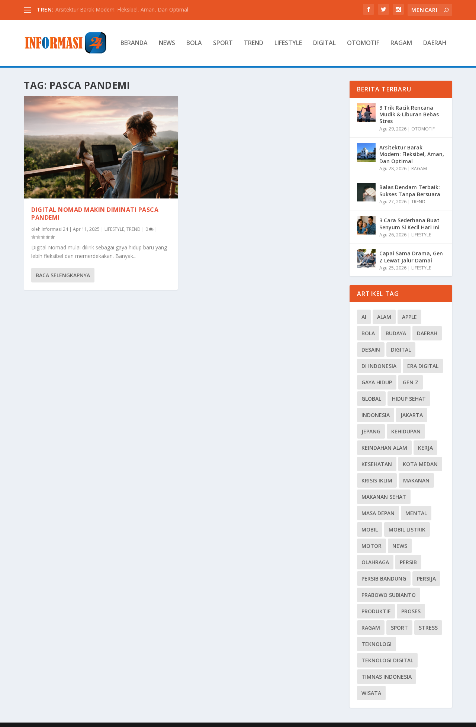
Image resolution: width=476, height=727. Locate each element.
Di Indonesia (378, 365)
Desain (370, 349)
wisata (371, 693)
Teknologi (376, 643)
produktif (375, 611)
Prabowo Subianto (388, 594)
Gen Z (410, 382)
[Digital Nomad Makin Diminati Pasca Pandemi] (101, 147)
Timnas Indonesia (386, 676)
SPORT (223, 43)
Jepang (370, 431)
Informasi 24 (55, 229)
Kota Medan (420, 464)
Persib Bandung (383, 578)
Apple (409, 316)
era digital (422, 365)
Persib (408, 562)
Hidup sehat (409, 398)
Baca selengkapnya (63, 275)
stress (428, 627)
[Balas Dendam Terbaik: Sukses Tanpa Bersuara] (366, 192)
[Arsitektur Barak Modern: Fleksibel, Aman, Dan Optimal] (366, 152)
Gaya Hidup (376, 382)
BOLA (194, 43)
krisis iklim (376, 480)
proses (411, 611)
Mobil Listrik (407, 529)
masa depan (378, 513)
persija (426, 578)
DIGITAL (324, 43)
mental (416, 513)
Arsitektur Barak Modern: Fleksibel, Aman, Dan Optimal (121, 9)
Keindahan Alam (384, 447)
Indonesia (375, 415)
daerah (427, 333)
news (399, 545)
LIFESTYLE (288, 43)
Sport (399, 627)
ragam (370, 627)
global (371, 398)
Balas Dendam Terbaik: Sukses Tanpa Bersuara (409, 190)
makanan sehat (383, 496)
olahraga (375, 562)
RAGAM (401, 43)
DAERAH (435, 43)
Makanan (416, 480)
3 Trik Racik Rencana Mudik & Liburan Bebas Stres (409, 114)
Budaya (396, 333)
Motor (371, 545)
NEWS (167, 43)
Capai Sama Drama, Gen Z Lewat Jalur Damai (411, 257)
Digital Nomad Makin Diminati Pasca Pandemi (94, 214)
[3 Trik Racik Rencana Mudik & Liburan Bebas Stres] (366, 112)
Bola (368, 333)
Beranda (134, 43)
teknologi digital (387, 660)
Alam (384, 316)
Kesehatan (376, 464)
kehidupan (406, 431)
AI (363, 316)
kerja (425, 447)
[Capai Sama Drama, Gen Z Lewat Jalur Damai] (366, 258)
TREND (253, 43)
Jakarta (412, 415)
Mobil (369, 529)
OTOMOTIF (363, 43)
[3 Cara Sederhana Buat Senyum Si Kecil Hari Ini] (366, 225)
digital (401, 349)
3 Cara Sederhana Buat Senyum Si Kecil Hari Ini (409, 223)
